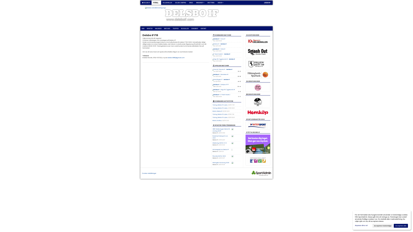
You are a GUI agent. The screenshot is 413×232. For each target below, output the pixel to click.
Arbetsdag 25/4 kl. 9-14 (220, 143)
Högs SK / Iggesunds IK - (224, 59)
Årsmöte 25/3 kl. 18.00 (219, 156)
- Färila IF (219, 49)
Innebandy (199, 3)
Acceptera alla (400, 226)
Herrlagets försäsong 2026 (221, 162)
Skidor (220, 3)
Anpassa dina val (361, 225)
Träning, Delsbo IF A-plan (220, 105)
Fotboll (155, 3)
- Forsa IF (219, 39)
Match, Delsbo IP (217, 111)
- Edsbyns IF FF (221, 84)
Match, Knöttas (217, 120)
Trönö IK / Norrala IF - (222, 69)
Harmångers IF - (221, 79)
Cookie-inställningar (149, 173)
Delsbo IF (146, 3)
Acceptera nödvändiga (382, 226)
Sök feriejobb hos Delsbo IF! (221, 149)
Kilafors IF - (220, 44)
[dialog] (382, 220)
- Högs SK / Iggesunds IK (224, 89)
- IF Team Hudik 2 (221, 94)
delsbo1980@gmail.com (176, 58)
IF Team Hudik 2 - (221, 54)
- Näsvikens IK (220, 74)
